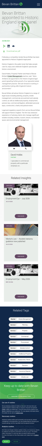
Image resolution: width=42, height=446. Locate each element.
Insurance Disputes (25, 371)
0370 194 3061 (25, 148)
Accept (6, 441)
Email (13, 46)
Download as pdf (13, 51)
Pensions (25, 365)
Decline (16, 441)
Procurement (25, 342)
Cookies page (19, 413)
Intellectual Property (25, 354)
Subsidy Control (24, 348)
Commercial (24, 336)
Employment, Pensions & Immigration (25, 359)
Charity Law (24, 377)
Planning (24, 325)
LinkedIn (8, 46)
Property (24, 330)
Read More (21, 216)
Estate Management (15, 76)
